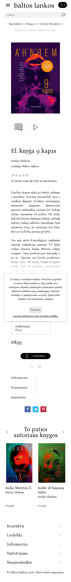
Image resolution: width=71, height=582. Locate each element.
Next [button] (63, 432)
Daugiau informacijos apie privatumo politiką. (35, 316)
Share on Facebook (28, 409)
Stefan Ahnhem (20, 161)
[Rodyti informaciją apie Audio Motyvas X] (19, 463)
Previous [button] (7, 432)
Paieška (64, 15)
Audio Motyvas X (18, 488)
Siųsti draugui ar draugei (39, 367)
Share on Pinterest (43, 409)
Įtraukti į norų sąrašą (32, 367)
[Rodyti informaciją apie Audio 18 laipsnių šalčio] (52, 463)
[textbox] (31, 15)
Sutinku (35, 310)
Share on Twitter (35, 409)
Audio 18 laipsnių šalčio (51, 490)
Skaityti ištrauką (18, 127)
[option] (19, 476)
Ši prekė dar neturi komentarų (34, 181)
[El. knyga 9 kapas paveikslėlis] (35, 78)
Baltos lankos (30, 166)
